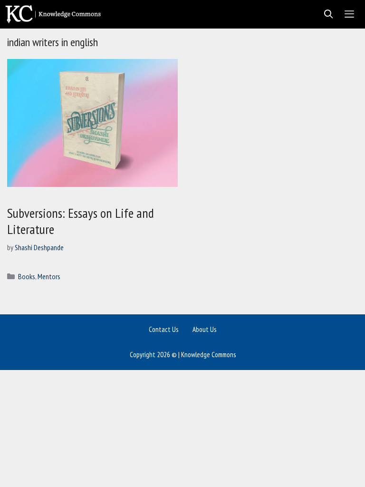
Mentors (49, 276)
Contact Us (163, 329)
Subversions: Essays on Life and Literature (80, 221)
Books (26, 276)
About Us (204, 329)
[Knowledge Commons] (55, 14)
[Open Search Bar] (325, 14)
